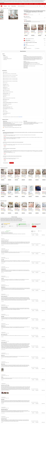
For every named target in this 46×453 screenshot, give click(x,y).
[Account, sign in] (41, 6)
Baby (40, 0)
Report (14, 135)
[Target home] (1, 6)
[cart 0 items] (44, 6)
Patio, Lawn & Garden (30, 0)
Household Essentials (37, 0)
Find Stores (2, 2)
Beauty (42, 0)
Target (1, 8)
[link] (26, 12)
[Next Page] (44, 17)
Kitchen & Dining (26, 0)
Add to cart (26, 35)
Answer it (5, 140)
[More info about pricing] (39, 14)
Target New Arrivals (2, 0)
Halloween (11, 0)
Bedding (7, 8)
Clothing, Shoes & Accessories (16, 0)
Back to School (6, 0)
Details (20, 127)
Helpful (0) (9, 135)
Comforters (10, 8)
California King (26, 17)
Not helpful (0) (12, 135)
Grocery (34, 0)
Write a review (34, 226)
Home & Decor (22, 0)
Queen (30, 17)
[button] (26, 12)
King (28, 17)
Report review (43, 253)
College (9, 0)
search (37, 6)
